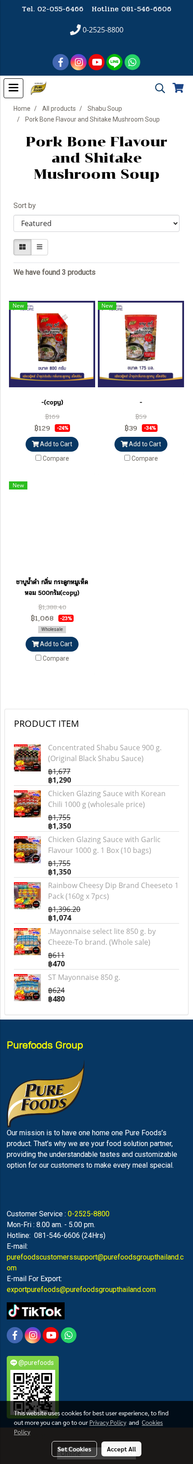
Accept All (121, 1449)
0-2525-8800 (89, 1214)
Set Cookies (74, 1449)
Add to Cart (55, 444)
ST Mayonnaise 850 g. (84, 977)
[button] (157, 88)
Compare (56, 458)
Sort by (27, 205)
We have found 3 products (54, 272)
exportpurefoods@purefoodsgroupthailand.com (81, 1289)
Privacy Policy (107, 1422)
